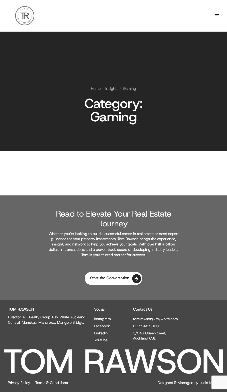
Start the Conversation (109, 278)
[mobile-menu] (208, 16)
